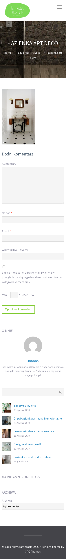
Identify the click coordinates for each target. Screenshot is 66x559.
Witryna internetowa (15, 249)
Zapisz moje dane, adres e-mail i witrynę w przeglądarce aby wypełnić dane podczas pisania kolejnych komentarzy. (32, 277)
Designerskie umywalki (28, 444)
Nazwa (7, 213)
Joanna (33, 360)
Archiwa (7, 500)
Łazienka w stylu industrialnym (33, 457)
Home (8, 52)
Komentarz (9, 163)
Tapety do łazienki (25, 405)
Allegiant (46, 547)
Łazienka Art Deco (29, 52)
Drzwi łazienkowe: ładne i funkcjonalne (38, 418)
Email (6, 231)
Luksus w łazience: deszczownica (34, 431)
